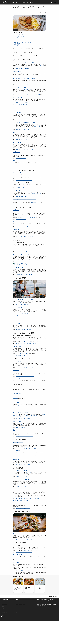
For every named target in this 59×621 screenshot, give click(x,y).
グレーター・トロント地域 (18, 34)
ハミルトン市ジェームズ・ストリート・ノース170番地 (25, 367)
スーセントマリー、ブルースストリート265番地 (24, 539)
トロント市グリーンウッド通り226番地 (22, 109)
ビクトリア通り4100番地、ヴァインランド (23, 508)
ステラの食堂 (16, 323)
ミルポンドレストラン (19, 346)
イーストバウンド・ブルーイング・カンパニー (25, 62)
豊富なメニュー (33, 202)
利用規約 (3, 612)
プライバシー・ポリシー (9, 612)
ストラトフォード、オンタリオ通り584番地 (23, 418)
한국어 (19, 601)
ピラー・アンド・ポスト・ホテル (21, 491)
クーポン (3, 608)
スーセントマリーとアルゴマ (19, 45)
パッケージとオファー (30, 2)
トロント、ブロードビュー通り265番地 (22, 102)
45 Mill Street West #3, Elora (20, 427)
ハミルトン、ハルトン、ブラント (19, 41)
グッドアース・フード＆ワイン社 (21, 479)
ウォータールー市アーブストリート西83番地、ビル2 (24, 436)
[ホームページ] (5, 2)
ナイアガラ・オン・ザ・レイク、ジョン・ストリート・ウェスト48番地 (27, 498)
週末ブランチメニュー (37, 126)
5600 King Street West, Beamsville (21, 476)
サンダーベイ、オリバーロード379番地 (22, 570)
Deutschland (26, 601)
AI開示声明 (15, 612)
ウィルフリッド (17, 316)
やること (12, 2)
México (24, 604)
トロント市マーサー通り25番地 (21, 158)
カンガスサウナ (17, 562)
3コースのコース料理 (18, 302)
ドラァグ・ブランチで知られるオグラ (28, 73)
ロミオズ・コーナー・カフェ (20, 412)
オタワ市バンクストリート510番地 (22, 251)
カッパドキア (16, 451)
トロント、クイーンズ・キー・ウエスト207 (33, 94)
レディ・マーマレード (19, 97)
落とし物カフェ (17, 421)
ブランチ (37, 114)
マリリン (15, 222)
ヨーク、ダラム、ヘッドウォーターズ (20, 35)
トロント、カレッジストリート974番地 (22, 119)
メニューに (23, 424)
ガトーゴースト (17, 112)
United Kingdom (31, 601)
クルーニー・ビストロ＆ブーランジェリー (24, 79)
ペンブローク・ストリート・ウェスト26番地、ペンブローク (26, 343)
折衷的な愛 (16, 459)
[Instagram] (4, 616)
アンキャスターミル (18, 379)
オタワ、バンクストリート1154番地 (20, 263)
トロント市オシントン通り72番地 (21, 139)
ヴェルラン (16, 370)
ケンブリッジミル (18, 394)
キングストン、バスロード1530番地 (22, 313)
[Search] (51, 2)
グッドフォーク (17, 142)
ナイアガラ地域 (16, 44)
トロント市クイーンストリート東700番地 (23, 68)
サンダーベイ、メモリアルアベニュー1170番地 (24, 552)
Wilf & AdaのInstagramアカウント (21, 249)
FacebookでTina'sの (26, 550)
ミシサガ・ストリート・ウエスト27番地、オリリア (24, 236)
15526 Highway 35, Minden (20, 355)
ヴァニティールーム (18, 267)
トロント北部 (29, 217)
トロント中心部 (23, 217)
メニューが (19, 100)
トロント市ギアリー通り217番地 (21, 166)
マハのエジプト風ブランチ (20, 105)
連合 (14, 132)
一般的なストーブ (17, 229)
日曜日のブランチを (20, 405)
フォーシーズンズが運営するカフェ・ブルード (25, 122)
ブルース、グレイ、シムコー (19, 36)
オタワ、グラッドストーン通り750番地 (20, 264)
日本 (55, 2)
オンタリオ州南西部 (17, 43)
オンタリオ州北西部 (17, 46)
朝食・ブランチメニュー (34, 557)
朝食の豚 (15, 533)
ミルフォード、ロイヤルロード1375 (22, 320)
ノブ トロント (16, 152)
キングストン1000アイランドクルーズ (23, 299)
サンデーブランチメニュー (36, 193)
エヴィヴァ (16, 210)
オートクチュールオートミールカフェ (23, 254)
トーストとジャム (17, 307)
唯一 (14, 430)
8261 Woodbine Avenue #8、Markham (22, 204)
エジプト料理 (39, 106)
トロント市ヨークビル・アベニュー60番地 (23, 129)
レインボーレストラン (19, 173)
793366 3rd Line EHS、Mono (20, 187)
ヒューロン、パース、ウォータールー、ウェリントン (23, 42)
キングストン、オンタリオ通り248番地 (22, 304)
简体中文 (22, 601)
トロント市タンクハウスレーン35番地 (22, 84)
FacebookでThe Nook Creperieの (26, 341)
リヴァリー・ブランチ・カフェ (21, 501)
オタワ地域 (16, 37)
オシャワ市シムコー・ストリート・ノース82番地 (24, 180)
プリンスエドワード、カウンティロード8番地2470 (24, 329)
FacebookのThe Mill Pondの (23, 353)
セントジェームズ (17, 361)
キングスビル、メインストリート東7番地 (23, 464)
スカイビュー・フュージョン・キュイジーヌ (24, 199)
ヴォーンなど (34, 217)
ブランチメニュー (41, 65)
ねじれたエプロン (18, 442)
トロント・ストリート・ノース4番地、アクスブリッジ (25, 196)
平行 (14, 161)
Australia (20, 604)
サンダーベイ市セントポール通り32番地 (22, 559)
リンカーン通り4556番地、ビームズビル (22, 486)
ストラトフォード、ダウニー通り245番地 (23, 409)
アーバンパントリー (18, 190)
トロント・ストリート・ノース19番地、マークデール (25, 226)
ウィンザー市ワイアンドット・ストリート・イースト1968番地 (26, 448)
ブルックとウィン (18, 403)
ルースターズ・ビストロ (19, 555)
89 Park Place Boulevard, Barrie (21, 219)
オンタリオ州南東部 (17, 38)
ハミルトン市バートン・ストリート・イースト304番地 (25, 376)
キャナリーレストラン (19, 489)
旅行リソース (4, 606)
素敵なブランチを (28, 472)
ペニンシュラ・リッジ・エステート (22, 470)
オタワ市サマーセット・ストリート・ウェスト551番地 (25, 274)
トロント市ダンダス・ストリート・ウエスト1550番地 (25, 149)
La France (17, 604)
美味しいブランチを (27, 89)
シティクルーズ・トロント (20, 87)
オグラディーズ (17, 71)
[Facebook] (2, 616)
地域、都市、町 (17, 2)
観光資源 (23, 2)
